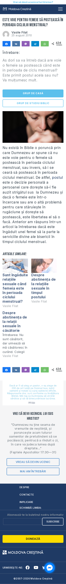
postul (57, 177)
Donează (33, 538)
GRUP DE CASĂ (33, 93)
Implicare (26, 502)
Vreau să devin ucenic (33, 462)
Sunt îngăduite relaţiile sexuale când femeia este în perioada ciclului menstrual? (15, 288)
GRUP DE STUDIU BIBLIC (33, 103)
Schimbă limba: (30, 507)
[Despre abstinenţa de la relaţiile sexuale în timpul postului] (44, 266)
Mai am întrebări (33, 471)
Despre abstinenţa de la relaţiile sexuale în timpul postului (43, 286)
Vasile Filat (20, 32)
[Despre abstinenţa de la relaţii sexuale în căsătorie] (17, 336)
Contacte (26, 494)
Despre (24, 487)
